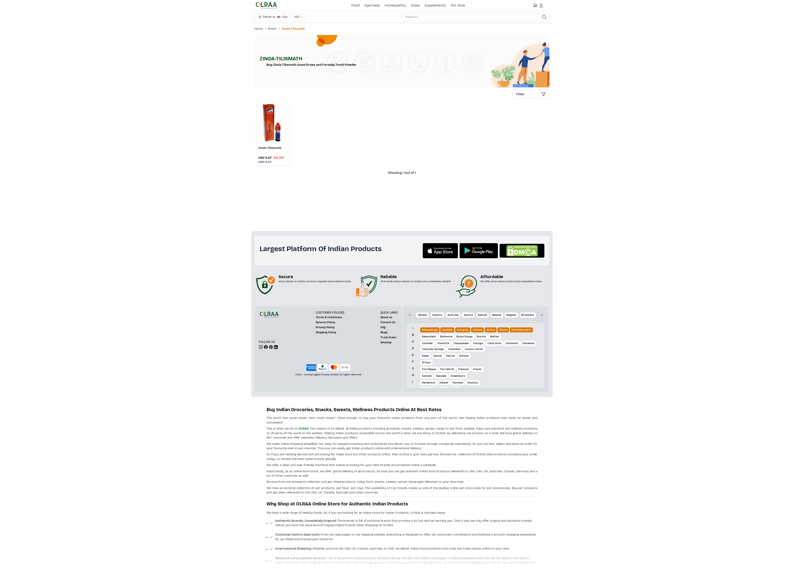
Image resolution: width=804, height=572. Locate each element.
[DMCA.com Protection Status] (522, 250)
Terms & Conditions (329, 317)
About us (386, 317)
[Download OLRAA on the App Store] (440, 251)
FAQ (382, 327)
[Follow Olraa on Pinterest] (271, 347)
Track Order (388, 337)
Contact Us (387, 322)
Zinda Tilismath (293, 29)
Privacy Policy (325, 327)
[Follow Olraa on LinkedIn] (276, 347)
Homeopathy (395, 5)
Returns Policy (325, 322)
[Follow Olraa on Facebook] (266, 347)
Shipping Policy (326, 332)
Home (259, 29)
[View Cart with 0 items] (535, 5)
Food (355, 5)
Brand (272, 29)
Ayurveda (372, 5)
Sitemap (386, 342)
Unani (415, 5)
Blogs (384, 332)
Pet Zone (458, 5)
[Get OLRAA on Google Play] (479, 250)
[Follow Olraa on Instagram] (261, 347)
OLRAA (303, 428)
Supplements (435, 5)
